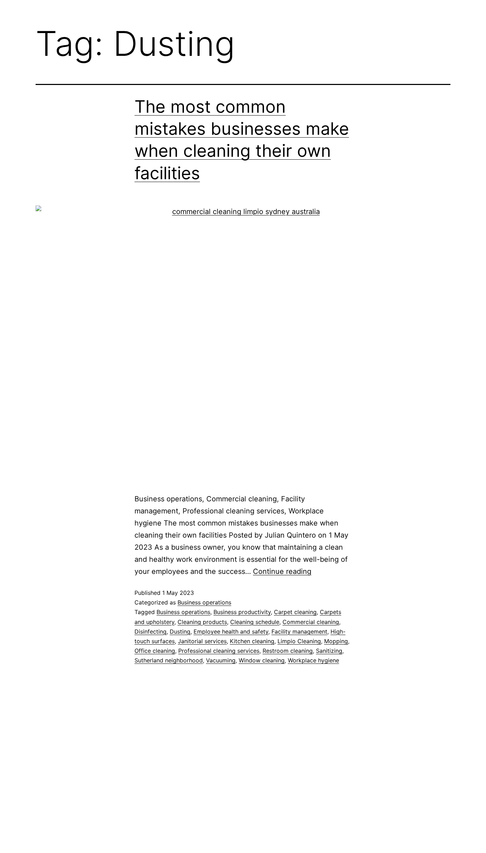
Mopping (336, 641)
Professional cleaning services (218, 650)
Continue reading (282, 571)
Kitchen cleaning (252, 641)
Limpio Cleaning (299, 641)
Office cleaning (154, 650)
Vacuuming (221, 660)
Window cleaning (262, 660)
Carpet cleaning (295, 611)
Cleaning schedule (254, 621)
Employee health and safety (231, 631)
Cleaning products (202, 621)
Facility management (299, 631)
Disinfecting (150, 631)
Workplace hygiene (313, 660)
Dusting (180, 631)
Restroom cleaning (288, 650)
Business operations (204, 602)
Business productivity (242, 611)
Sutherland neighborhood (168, 660)
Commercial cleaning (310, 621)
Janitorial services (202, 641)
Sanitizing (329, 650)
